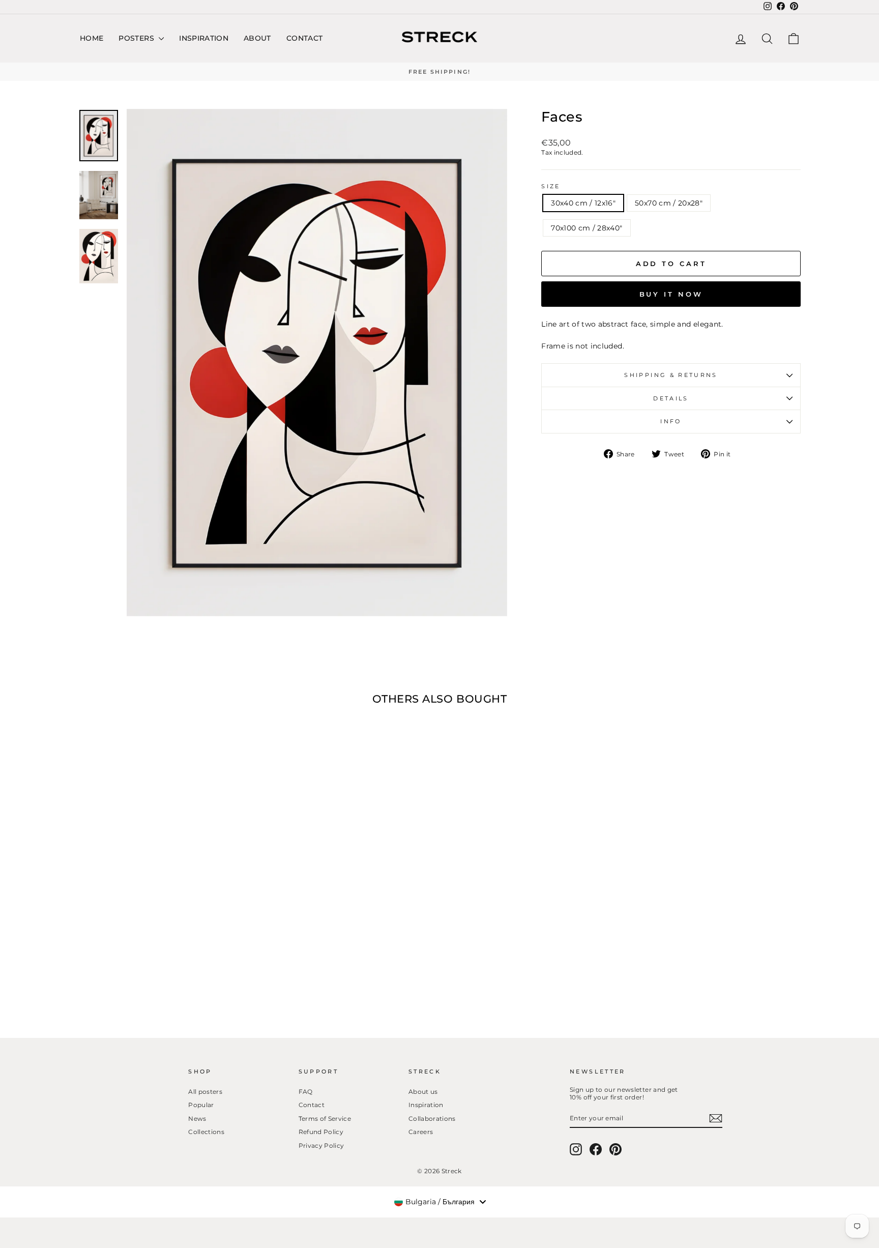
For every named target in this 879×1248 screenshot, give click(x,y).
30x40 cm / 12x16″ (583, 203)
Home (91, 38)
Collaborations (432, 1118)
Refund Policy (321, 1132)
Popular (201, 1105)
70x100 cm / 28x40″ (586, 228)
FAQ (306, 1091)
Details (671, 398)
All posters (205, 1091)
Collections (206, 1132)
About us (423, 1091)
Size (550, 186)
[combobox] (440, 1202)
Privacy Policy (321, 1145)
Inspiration (203, 38)
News (197, 1118)
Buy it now (671, 294)
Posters (137, 38)
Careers (420, 1132)
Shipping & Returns (670, 375)
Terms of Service (325, 1118)
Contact (304, 38)
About (257, 38)
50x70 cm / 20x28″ (668, 203)
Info (670, 421)
